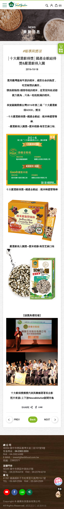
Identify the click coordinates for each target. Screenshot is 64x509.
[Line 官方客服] (22, 492)
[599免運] (58, 479)
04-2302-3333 (21, 451)
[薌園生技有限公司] (20, 4)
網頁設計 (30, 505)
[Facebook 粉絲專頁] (14, 492)
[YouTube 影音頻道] (7, 492)
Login (51, 5)
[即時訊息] (58, 493)
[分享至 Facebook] (36, 407)
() (60, 5)
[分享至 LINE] (40, 407)
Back (33, 419)
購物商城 (61, 50)
